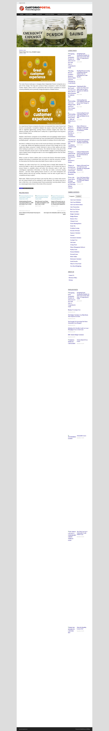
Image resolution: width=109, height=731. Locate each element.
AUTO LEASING (29, 14)
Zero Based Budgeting (75, 266)
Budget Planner (74, 216)
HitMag (88, 729)
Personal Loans (22, 50)
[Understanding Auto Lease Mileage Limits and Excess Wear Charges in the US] (72, 100)
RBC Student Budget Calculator (76, 334)
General (72, 235)
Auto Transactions (74, 207)
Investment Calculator (75, 237)
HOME (21, 14)
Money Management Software (77, 247)
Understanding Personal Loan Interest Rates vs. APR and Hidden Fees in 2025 (26, 203)
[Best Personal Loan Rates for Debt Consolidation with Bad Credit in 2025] (42, 197)
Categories (71, 196)
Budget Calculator (74, 214)
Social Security (74, 261)
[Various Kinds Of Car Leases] (72, 340)
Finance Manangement (28, 188)
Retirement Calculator (75, 259)
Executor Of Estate (75, 230)
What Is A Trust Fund (75, 263)
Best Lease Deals (74, 211)
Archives (78, 196)
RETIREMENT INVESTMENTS (79, 14)
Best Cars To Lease (75, 209)
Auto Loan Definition (75, 202)
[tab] (71, 196)
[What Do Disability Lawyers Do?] (72, 627)
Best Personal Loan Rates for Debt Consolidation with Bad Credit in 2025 (42, 203)
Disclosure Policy (73, 277)
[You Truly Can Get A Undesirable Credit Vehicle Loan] (72, 531)
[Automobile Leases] (72, 435)
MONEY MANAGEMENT (63, 14)
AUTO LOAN (39, 14)
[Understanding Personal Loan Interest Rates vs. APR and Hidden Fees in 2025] (26, 197)
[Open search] (89, 14)
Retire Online (73, 256)
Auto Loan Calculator (75, 200)
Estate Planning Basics (75, 223)
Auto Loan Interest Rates (76, 204)
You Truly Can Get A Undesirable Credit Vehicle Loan (82, 533)
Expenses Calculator (75, 233)
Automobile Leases (81, 435)
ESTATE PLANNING (49, 14)
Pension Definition (74, 251)
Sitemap (71, 280)
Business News (73, 218)
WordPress (82, 729)
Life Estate (73, 242)
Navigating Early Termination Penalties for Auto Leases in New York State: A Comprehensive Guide (83, 56)
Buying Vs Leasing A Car (74, 309)
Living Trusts (73, 244)
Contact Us (71, 275)
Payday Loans (73, 249)
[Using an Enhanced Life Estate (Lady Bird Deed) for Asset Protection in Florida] (72, 151)
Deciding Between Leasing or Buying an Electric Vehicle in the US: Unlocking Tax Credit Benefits (83, 73)
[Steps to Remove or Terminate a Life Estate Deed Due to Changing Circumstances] (72, 126)
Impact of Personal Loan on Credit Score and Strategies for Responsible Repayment (58, 203)
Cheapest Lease (74, 221)
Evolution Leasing (74, 228)
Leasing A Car (73, 240)
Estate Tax (72, 226)
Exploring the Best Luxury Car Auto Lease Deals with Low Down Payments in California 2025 (82, 89)
